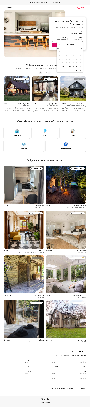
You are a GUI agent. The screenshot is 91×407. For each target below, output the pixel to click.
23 (80, 66)
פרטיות (47, 404)
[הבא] (40, 72)
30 (80, 70)
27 (66, 66)
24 (76, 66)
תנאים (42, 404)
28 (63, 66)
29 (59, 66)
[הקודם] (49, 72)
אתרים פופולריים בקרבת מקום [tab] (61, 355)
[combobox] (67, 33)
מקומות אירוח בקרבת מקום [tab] (79, 355)
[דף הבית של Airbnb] (81, 7)
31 (76, 70)
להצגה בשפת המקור (34, 2)
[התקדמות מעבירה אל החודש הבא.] (59, 44)
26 (70, 66)
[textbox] (75, 40)
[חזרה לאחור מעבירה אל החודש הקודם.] (80, 44)
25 (73, 66)
